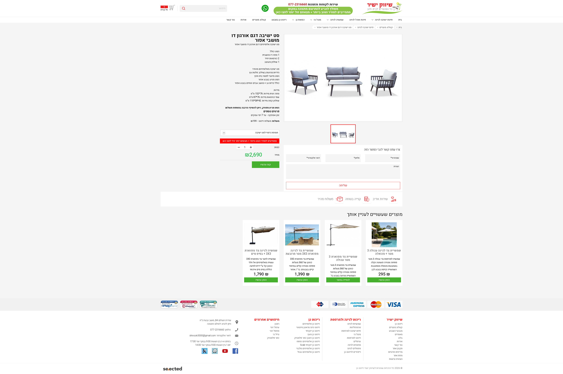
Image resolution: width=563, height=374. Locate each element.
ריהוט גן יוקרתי (313, 331)
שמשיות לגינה (354, 324)
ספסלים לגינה (354, 348)
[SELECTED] (173, 368)
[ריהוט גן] (382, 8)
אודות (243, 20)
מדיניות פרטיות (395, 352)
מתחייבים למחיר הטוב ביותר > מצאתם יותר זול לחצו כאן (250, 141)
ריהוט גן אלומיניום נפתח (308, 341)
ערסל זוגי (274, 327)
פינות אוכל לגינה (357, 20)
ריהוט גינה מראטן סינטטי (308, 327)
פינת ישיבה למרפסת (351, 331)
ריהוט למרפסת (354, 338)
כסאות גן (300, 20)
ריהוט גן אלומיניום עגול (308, 352)
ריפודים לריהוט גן (352, 352)
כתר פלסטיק (273, 338)
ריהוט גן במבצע (279, 20)
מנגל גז (317, 20)
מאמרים (398, 334)
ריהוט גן (398, 324)
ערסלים (357, 341)
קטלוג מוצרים (259, 20)
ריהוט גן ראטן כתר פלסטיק (307, 338)
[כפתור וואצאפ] (265, 8)
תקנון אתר (397, 348)
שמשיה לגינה (337, 20)
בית (400, 20)
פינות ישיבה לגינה (383, 20)
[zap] (204, 351)
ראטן (277, 324)
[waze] (215, 351)
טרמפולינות (355, 327)
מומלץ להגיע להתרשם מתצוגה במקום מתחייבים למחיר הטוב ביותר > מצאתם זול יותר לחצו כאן (313, 11)
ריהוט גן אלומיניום (311, 324)
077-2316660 (297, 4)
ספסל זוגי (274, 331)
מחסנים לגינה (354, 345)
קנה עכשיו (265, 164)
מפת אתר (398, 355)
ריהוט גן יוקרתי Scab (310, 345)
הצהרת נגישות (395, 359)
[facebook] (235, 351)
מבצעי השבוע (395, 331)
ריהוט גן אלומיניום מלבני (308, 348)
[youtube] (225, 351)
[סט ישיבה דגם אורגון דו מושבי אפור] (343, 77)
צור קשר (230, 20)
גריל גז (276, 334)
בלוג (400, 338)
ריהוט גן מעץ (313, 334)
